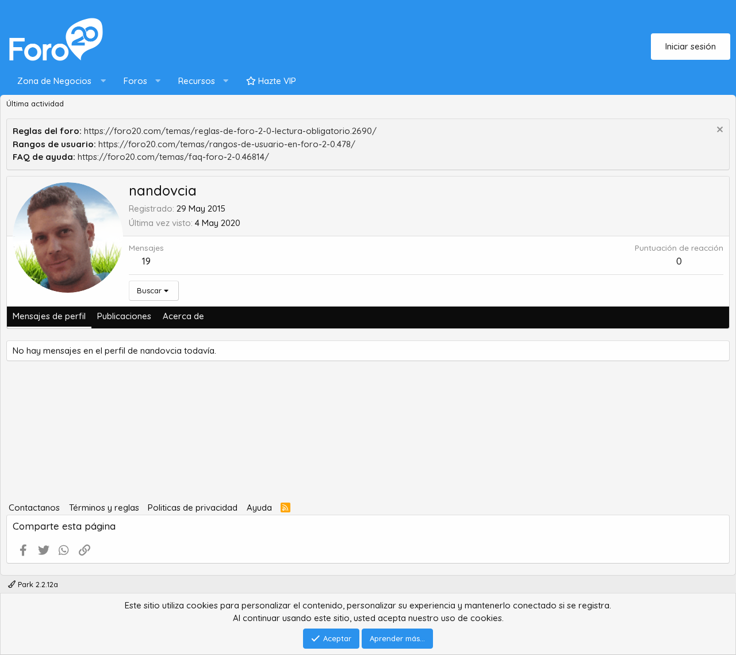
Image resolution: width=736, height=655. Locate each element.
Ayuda (259, 507)
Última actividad (35, 103)
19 (146, 261)
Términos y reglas (104, 507)
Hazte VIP (276, 80)
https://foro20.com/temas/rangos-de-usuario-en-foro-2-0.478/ (226, 144)
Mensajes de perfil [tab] (49, 316)
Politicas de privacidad (192, 507)
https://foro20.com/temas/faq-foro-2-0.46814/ (173, 156)
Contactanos (34, 507)
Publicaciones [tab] (124, 316)
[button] (59, 81)
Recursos (196, 80)
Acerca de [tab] (183, 316)
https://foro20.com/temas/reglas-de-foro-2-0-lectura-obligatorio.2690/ (230, 130)
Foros (135, 80)
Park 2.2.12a (37, 584)
